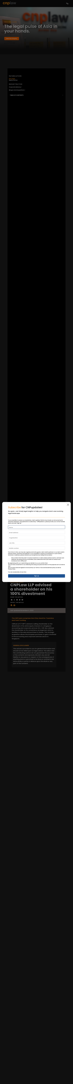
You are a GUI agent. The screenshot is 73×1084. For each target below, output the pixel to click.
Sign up (36, 576)
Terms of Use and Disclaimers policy (45, 567)
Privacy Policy (11, 569)
